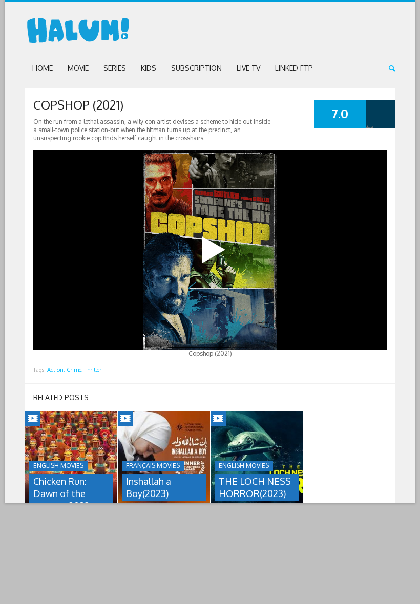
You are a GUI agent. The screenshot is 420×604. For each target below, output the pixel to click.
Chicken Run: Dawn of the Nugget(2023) (62, 493)
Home (42, 67)
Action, (56, 369)
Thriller (93, 369)
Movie (78, 67)
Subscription (196, 67)
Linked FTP (294, 67)
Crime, (75, 369)
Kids (148, 67)
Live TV (248, 67)
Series (114, 67)
